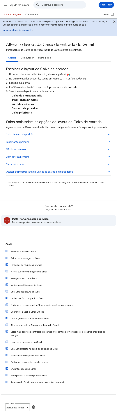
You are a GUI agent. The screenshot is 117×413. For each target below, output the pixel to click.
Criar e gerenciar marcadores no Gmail (30, 318)
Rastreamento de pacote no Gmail (28, 355)
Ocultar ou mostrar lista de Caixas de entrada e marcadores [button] (39, 171)
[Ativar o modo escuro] (33, 407)
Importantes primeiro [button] (18, 142)
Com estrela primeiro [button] (17, 156)
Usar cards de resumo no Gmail (26, 342)
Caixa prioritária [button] (15, 164)
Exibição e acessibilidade (23, 251)
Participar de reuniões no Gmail (26, 265)
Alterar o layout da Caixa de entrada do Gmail (35, 325)
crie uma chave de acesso (16, 30)
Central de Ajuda (12, 14)
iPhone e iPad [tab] (44, 58)
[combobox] (64, 4)
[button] (5, 5)
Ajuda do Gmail (19, 5)
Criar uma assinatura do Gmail (26, 291)
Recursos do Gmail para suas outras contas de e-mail (37, 382)
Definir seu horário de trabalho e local (29, 362)
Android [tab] (12, 58)
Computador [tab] (27, 58)
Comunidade (31, 14)
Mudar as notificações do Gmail (26, 285)
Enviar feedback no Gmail (23, 369)
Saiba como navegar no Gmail (26, 258)
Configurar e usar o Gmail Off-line (27, 311)
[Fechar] (114, 22)
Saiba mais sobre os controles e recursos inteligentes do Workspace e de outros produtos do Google (58, 333)
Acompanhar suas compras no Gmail (29, 375)
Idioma (11, 403)
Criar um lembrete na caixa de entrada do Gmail (34, 349)
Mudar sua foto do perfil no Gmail (27, 298)
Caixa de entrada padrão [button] (20, 134)
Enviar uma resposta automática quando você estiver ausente (42, 305)
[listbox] (17, 407)
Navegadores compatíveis (24, 278)
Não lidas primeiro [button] (16, 149)
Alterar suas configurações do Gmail (29, 271)
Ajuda (8, 244)
